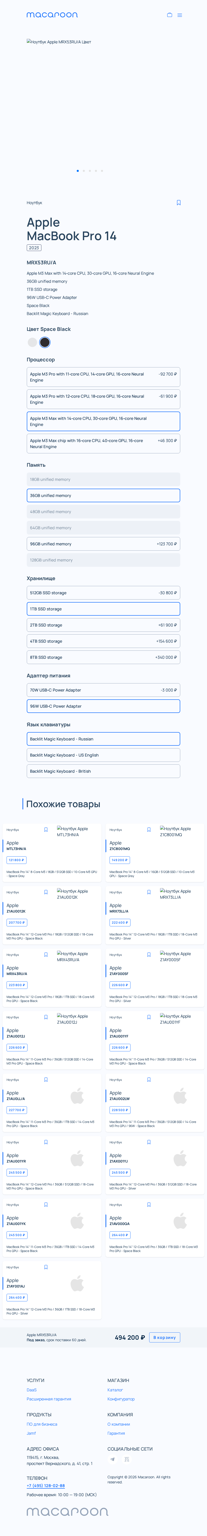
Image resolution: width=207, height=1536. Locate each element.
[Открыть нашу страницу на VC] (127, 1459)
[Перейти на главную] (57, 14)
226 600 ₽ (120, 985)
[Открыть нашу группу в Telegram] (113, 1459)
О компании (119, 1424)
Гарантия (116, 1433)
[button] (178, 202)
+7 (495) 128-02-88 (46, 1485)
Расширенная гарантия (49, 1399)
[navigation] (103, 1512)
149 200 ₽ (120, 860)
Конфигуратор (121, 1399)
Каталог (115, 1390)
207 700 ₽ (17, 922)
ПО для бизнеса (42, 1424)
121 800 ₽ (16, 860)
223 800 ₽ (17, 985)
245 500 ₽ (17, 1172)
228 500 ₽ (120, 1110)
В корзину (164, 1337)
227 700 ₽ (17, 1110)
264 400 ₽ (120, 1235)
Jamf (31, 1433)
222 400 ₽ (120, 922)
